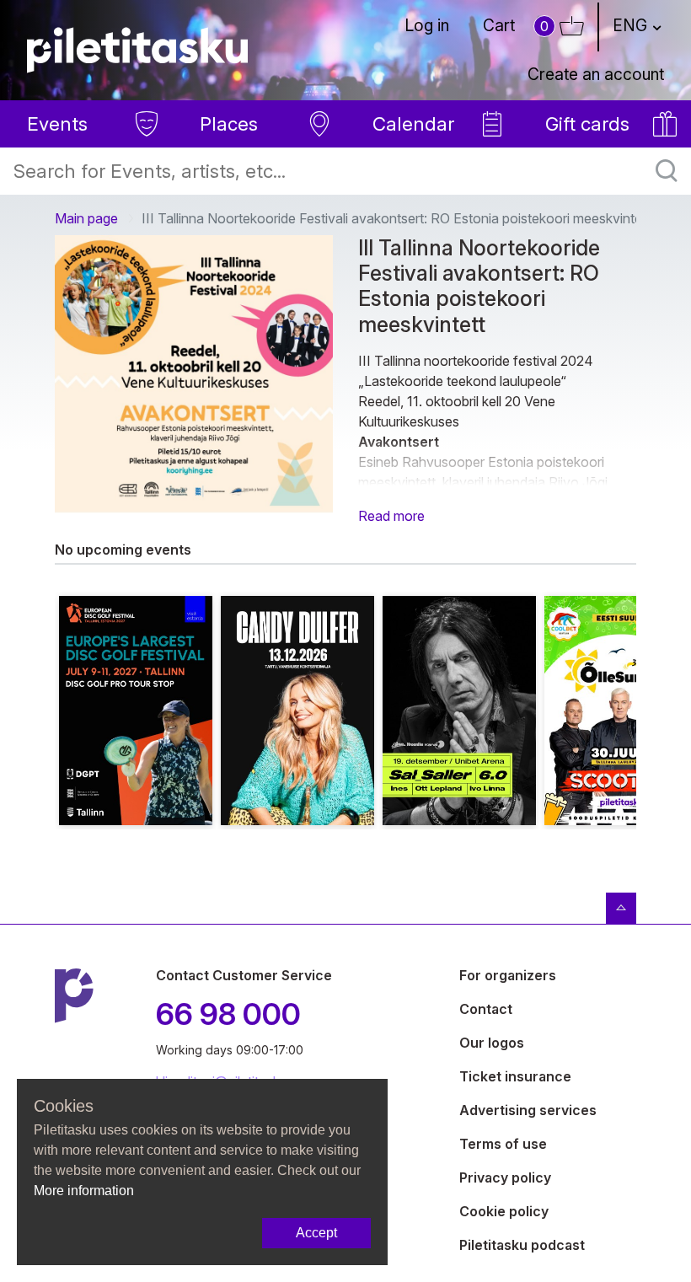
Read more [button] (391, 515)
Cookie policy (504, 1211)
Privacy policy (505, 1177)
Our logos (491, 1042)
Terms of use (503, 1143)
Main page (86, 218)
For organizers (507, 975)
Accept (316, 1233)
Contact (485, 1008)
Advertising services (528, 1110)
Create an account (596, 74)
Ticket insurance (515, 1076)
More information (84, 1190)
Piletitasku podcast (522, 1244)
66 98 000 (228, 1014)
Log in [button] (426, 25)
